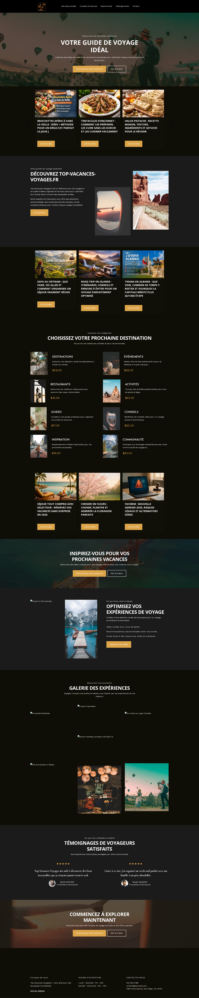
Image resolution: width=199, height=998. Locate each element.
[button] (89, 69)
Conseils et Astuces (88, 6)
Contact (136, 6)
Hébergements (122, 6)
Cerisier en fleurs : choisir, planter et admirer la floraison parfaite (52, 509)
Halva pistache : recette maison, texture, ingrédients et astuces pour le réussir (98, 126)
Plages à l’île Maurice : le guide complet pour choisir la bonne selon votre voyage (142, 282)
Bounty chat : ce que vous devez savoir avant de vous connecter (142, 507)
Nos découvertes (68, 6)
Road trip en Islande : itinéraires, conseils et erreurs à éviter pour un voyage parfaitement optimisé (55, 288)
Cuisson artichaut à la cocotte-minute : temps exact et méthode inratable (141, 126)
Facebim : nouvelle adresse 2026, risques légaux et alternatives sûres (97, 509)
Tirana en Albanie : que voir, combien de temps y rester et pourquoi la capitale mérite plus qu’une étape (98, 288)
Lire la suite (46, 144)
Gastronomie (106, 6)
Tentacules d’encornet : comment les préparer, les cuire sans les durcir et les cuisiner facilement (55, 126)
